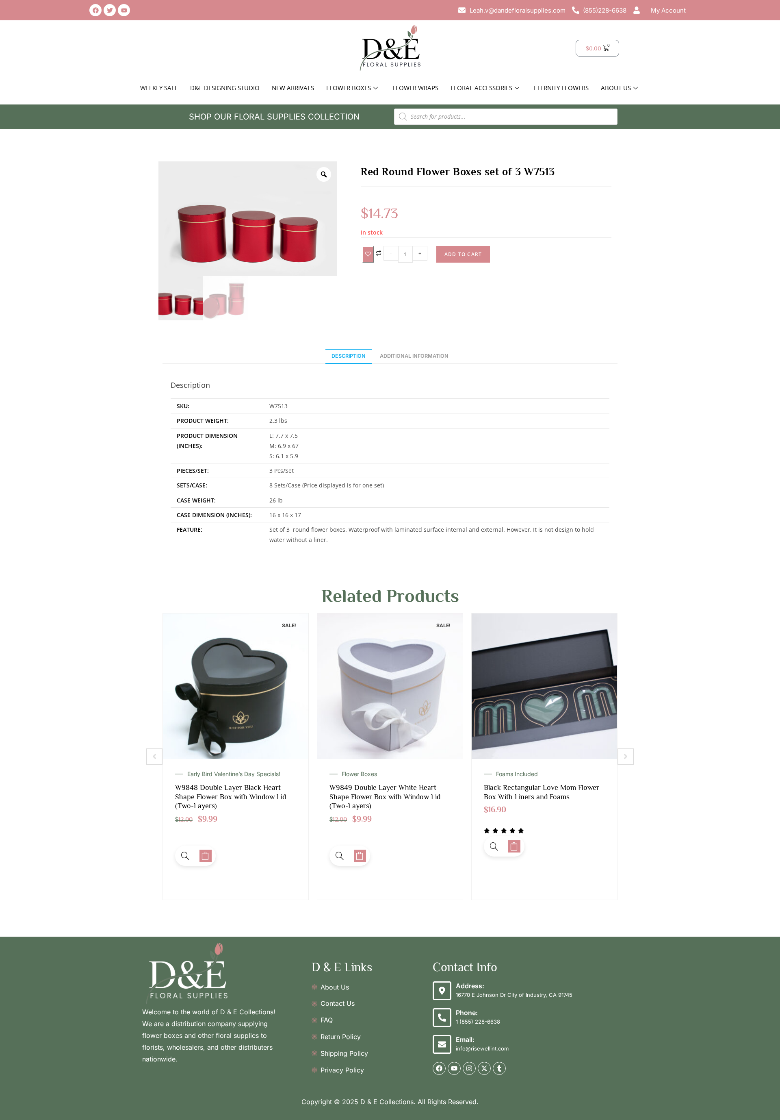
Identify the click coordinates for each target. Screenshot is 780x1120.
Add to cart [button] (205, 856)
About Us (616, 88)
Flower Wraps (415, 88)
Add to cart (463, 254)
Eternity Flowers (561, 88)
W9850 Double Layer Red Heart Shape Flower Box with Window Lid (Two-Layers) (539, 796)
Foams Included (363, 774)
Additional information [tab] (414, 356)
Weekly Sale (159, 88)
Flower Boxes (348, 88)
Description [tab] (349, 356)
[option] (247, 218)
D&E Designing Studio (225, 88)
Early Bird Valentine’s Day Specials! (542, 774)
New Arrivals (293, 88)
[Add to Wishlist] (368, 254)
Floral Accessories (481, 88)
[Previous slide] (154, 756)
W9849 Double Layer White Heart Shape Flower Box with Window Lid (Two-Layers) (230, 796)
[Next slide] (626, 756)
